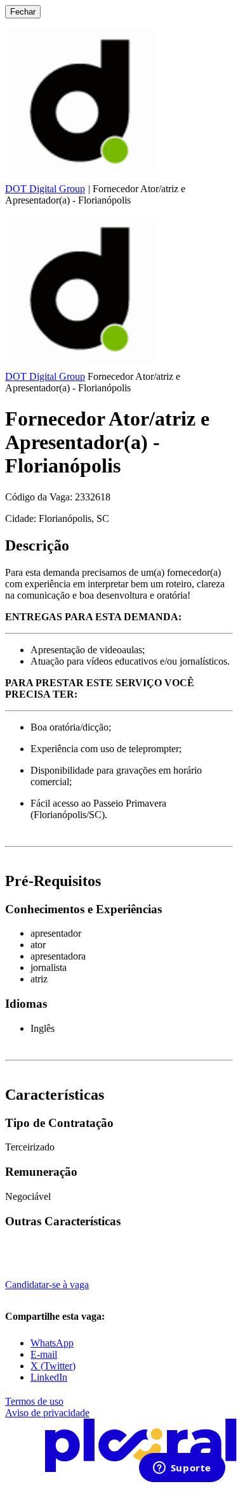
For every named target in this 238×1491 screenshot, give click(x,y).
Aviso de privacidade (47, 1412)
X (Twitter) (53, 1365)
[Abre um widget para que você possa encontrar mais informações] (181, 1469)
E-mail (43, 1354)
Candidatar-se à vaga (47, 1284)
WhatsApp (52, 1343)
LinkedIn (48, 1377)
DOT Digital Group (45, 188)
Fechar (23, 11)
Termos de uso (34, 1401)
